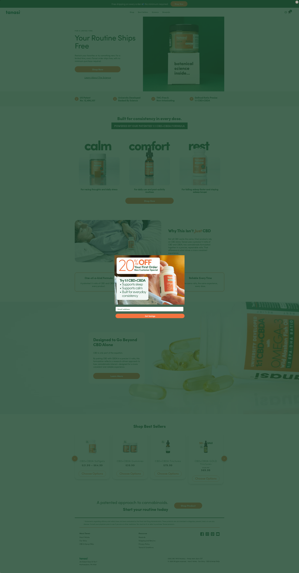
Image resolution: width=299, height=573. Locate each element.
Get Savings (150, 316)
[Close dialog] (297, 2)
